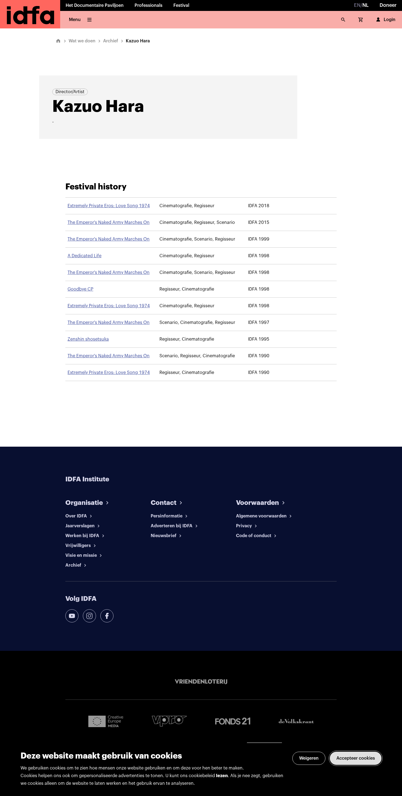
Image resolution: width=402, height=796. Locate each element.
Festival (181, 5)
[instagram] (89, 615)
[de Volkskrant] (296, 721)
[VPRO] (169, 721)
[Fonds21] (232, 721)
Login (389, 19)
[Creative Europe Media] (105, 721)
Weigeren (309, 758)
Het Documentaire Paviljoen (95, 5)
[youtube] (71, 615)
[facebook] (106, 615)
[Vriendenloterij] (201, 681)
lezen (222, 776)
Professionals (148, 5)
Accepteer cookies (355, 758)
